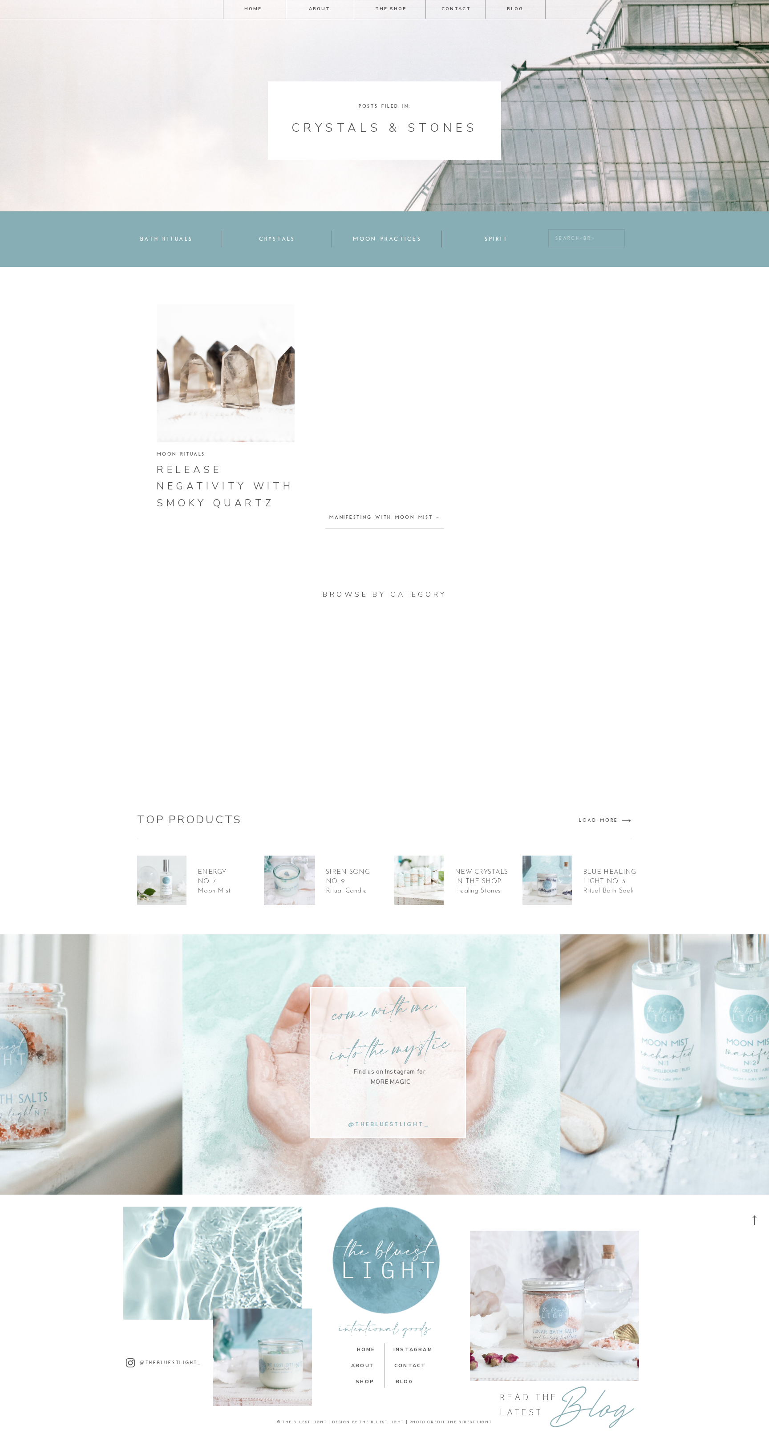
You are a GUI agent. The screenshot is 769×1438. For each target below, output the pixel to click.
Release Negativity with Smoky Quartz (225, 486)
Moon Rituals (181, 454)
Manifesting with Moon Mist (381, 517)
